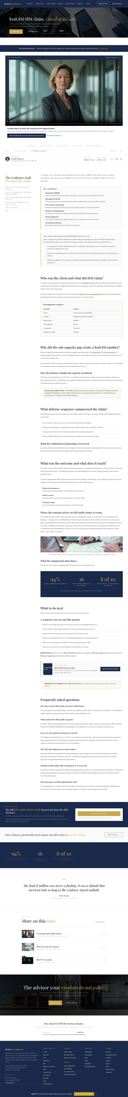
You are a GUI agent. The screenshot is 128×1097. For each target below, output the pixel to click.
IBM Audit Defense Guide (64, 668)
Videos (61, 5)
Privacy (108, 1063)
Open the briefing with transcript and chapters (26, 135)
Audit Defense (68, 1069)
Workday (45, 1078)
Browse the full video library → (55, 135)
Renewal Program (69, 1055)
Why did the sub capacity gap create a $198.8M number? (18, 193)
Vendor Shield (71, 1002)
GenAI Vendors (47, 1084)
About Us (108, 1052)
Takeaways (112, 151)
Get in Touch (117, 3)
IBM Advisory (33, 31)
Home (7, 151)
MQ (92, 283)
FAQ (121, 151)
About (89, 5)
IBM (44, 1063)
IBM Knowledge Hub (20, 151)
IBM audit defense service (101, 653)
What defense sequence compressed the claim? (18, 198)
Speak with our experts (84, 1094)
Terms (107, 1066)
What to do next (11, 207)
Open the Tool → (113, 834)
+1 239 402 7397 (9, 1083)
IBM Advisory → (101, 921)
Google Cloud (47, 1072)
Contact (108, 1060)
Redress (13, 3)
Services (30, 5)
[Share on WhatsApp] (121, 159)
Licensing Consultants (70, 1074)
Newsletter (103, 3)
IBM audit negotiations (48, 656)
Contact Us (16, 31)
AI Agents (80, 5)
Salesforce (46, 1060)
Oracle (45, 1052)
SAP (44, 1058)
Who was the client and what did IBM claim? (17, 188)
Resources (40, 5)
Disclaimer (109, 1072)
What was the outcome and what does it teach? (17, 203)
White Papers (51, 3)
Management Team (111, 1055)
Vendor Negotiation (69, 1066)
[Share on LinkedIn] (116, 159)
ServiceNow (46, 1075)
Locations (108, 1058)
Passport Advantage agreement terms (92, 294)
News (86, 1060)
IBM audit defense (69, 653)
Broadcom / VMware (49, 1066)
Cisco (44, 1081)
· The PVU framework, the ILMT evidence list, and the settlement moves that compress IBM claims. (64, 48)
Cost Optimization (69, 1071)
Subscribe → (81, 1032)
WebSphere (86, 283)
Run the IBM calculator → (71, 395)
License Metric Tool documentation (104, 352)
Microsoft (46, 1055)
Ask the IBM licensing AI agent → (74, 683)
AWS (44, 1069)
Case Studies (70, 3)
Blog (86, 1058)
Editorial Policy (110, 1069)
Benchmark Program (70, 1058)
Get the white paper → (99, 813)
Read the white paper (110, 669)
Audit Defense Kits (90, 1066)
